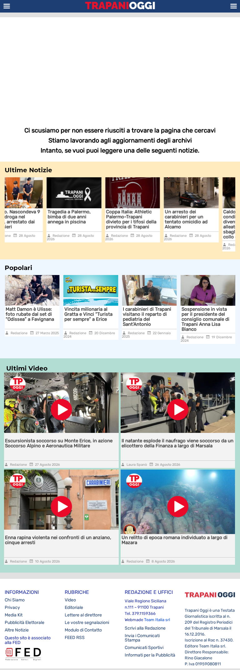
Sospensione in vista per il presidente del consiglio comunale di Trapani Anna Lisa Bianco (154, 319)
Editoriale (74, 607)
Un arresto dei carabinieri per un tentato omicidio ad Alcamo (146, 219)
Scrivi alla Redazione (145, 628)
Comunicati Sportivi (144, 647)
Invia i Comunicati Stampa (142, 638)
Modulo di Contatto (83, 630)
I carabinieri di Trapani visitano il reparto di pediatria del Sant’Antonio (96, 316)
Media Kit (13, 615)
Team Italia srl (157, 619)
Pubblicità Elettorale (24, 622)
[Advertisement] (120, 67)
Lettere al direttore (83, 615)
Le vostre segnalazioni (87, 622)
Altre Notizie (17, 630)
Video (70, 600)
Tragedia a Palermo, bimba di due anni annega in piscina (29, 217)
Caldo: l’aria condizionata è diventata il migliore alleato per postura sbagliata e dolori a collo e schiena (205, 224)
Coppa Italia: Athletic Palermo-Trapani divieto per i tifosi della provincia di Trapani (92, 219)
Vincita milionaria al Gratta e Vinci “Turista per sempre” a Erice (37, 314)
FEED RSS (75, 637)
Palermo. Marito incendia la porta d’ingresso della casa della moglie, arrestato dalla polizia (213, 319)
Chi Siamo (15, 600)
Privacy (12, 607)
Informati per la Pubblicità (150, 655)
